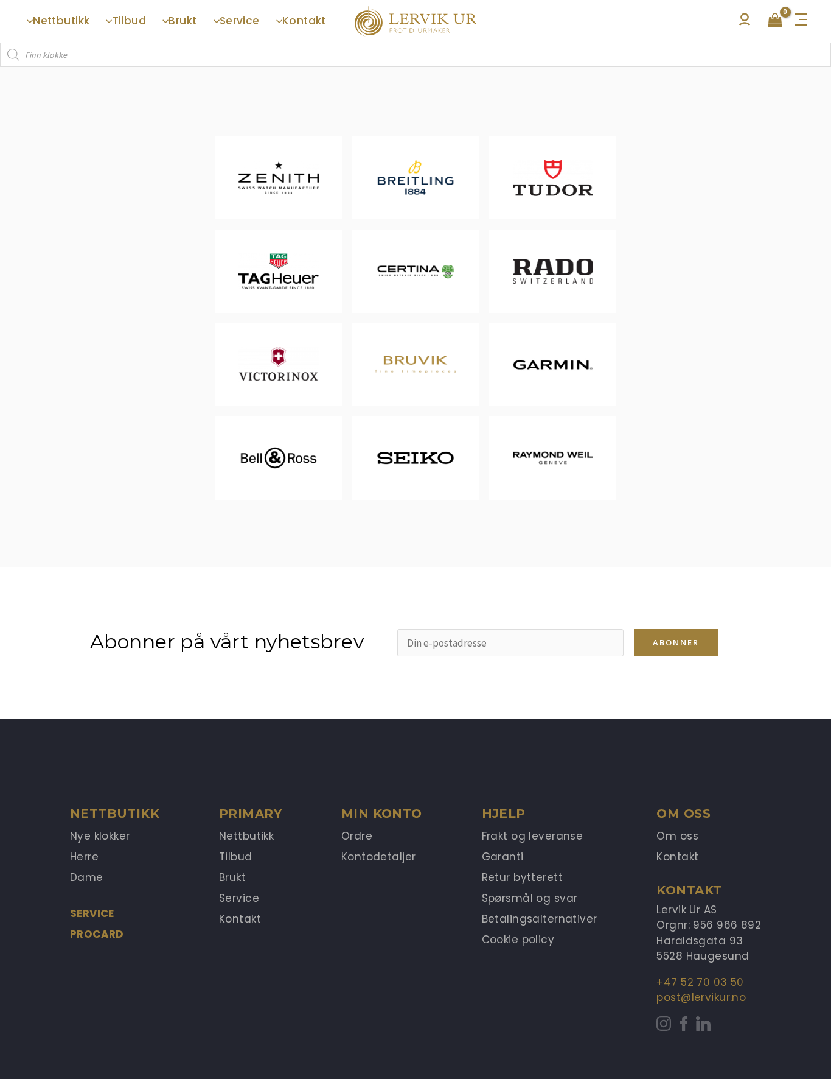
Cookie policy (518, 939)
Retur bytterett (522, 877)
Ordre (356, 836)
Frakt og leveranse (532, 836)
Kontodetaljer (378, 856)
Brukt (232, 877)
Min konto (381, 813)
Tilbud (235, 856)
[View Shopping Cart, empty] (775, 21)
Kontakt (240, 919)
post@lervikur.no (701, 997)
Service (92, 913)
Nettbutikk (246, 836)
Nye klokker (100, 836)
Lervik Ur (415, 21)
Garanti (503, 856)
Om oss (677, 836)
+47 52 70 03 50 (699, 982)
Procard (97, 934)
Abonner (676, 642)
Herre (84, 856)
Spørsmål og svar (530, 898)
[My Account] (744, 22)
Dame (86, 877)
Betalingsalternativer (539, 919)
